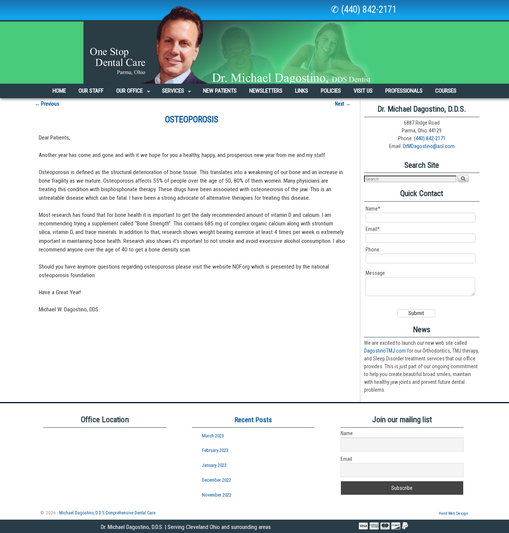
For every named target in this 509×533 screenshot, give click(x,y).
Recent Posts (253, 419)
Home (59, 90)
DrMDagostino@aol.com (429, 146)
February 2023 (215, 450)
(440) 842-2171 (430, 138)
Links (301, 90)
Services (170, 92)
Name (347, 433)
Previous (47, 104)
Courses (445, 90)
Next (343, 104)
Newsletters (265, 90)
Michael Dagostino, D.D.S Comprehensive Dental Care (107, 513)
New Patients (220, 90)
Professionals (404, 90)
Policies (331, 90)
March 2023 (213, 436)
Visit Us (363, 90)
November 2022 (216, 495)
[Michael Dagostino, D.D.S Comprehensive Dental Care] (254, 42)
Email (346, 459)
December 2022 (216, 480)
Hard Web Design (453, 513)
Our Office (126, 92)
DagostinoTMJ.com (385, 351)
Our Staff (91, 90)
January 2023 (214, 465)
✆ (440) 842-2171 (363, 9)
